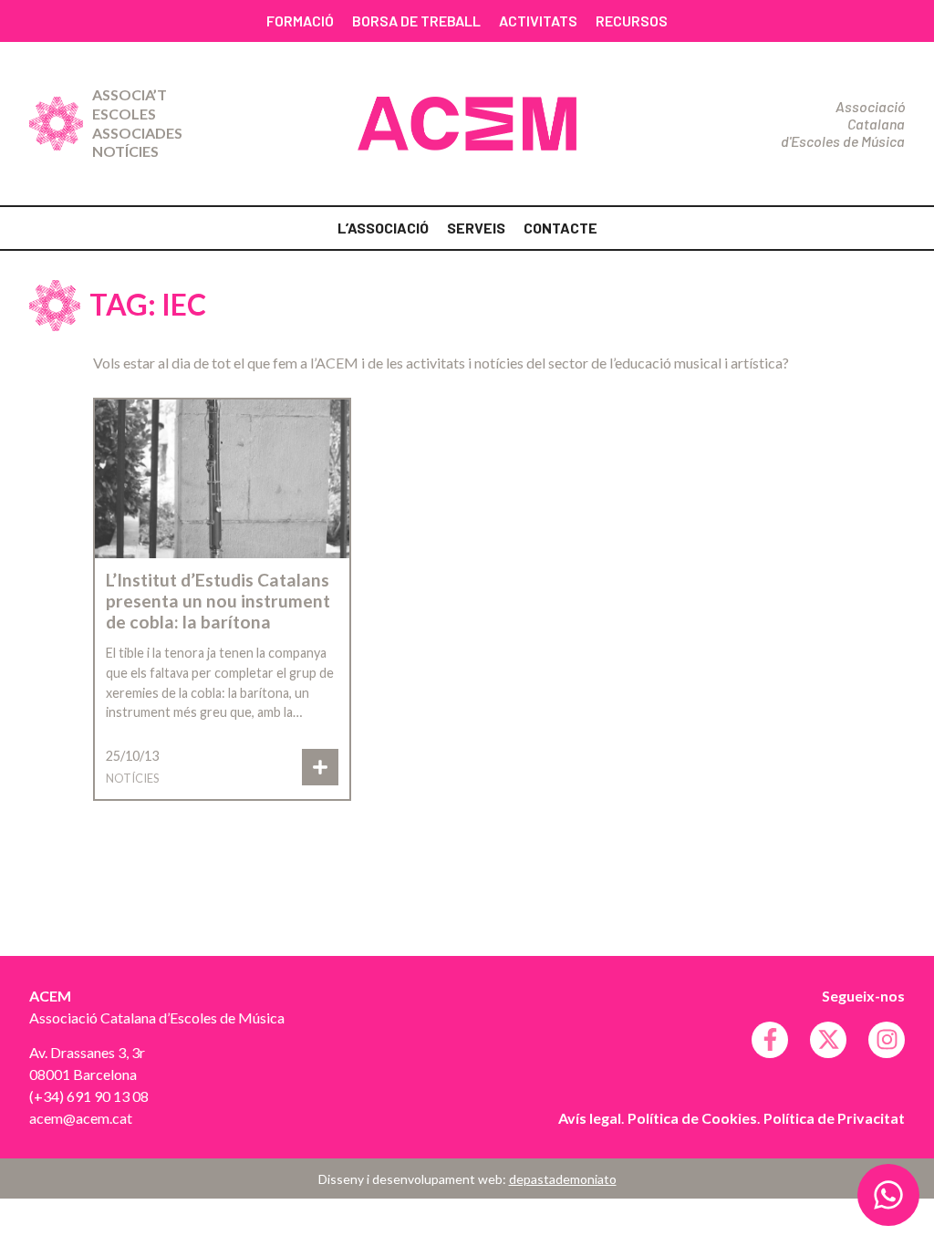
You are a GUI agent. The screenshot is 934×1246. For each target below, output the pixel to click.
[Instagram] (886, 1040)
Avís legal (589, 1118)
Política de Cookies (692, 1118)
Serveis (476, 227)
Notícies (125, 151)
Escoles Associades (137, 123)
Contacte (560, 227)
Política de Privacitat (834, 1118)
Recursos (632, 20)
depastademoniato (563, 1179)
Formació (300, 20)
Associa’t (129, 94)
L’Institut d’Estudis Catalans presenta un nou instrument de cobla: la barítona (218, 600)
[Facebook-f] (770, 1040)
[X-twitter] (828, 1040)
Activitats (538, 20)
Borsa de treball (416, 20)
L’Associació (383, 227)
